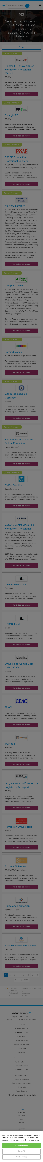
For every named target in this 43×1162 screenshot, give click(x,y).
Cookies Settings (21, 1157)
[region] (21, 1146)
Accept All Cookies (21, 1145)
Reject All (21, 1151)
